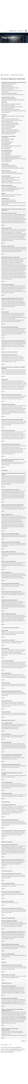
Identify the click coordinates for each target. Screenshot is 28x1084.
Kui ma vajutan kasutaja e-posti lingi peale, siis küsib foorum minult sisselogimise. (13, 111)
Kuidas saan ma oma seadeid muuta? (9, 98)
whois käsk (16, 1014)
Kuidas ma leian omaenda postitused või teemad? (11, 182)
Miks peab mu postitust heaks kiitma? (9, 132)
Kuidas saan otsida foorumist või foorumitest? (10, 177)
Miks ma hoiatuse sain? (6, 128)
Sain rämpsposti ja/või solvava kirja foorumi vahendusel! (12, 168)
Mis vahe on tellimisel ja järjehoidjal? (9, 186)
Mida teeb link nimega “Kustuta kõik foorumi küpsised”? (12, 94)
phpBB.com (17, 992)
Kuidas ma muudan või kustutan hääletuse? (10, 124)
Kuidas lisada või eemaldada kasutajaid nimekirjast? (12, 173)
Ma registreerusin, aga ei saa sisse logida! (10, 87)
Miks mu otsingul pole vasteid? (7, 178)
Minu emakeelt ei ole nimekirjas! (8, 105)
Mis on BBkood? (4, 137)
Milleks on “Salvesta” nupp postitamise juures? (10, 131)
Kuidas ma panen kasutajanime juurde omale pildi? (11, 106)
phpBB (23, 412)
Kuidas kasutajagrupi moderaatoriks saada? (10, 157)
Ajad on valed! (4, 102)
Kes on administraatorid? (6, 151)
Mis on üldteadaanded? (6, 143)
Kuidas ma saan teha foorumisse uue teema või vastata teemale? (12, 117)
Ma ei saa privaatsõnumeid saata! (8, 165)
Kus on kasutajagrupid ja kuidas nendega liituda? (11, 156)
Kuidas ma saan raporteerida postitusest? (9, 129)
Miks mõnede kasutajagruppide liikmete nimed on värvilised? (13, 158)
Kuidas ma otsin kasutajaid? (7, 181)
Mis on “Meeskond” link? (6, 161)
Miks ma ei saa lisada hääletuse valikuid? (9, 122)
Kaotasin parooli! (4, 91)
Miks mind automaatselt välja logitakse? (9, 93)
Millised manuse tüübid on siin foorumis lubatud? (11, 194)
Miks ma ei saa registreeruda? (7, 86)
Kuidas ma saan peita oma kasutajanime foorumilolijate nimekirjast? (12, 100)
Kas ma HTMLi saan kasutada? (7, 139)
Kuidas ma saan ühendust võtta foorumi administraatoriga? (13, 205)
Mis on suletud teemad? (6, 147)
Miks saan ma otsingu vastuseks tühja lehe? (10, 180)
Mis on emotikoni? (5, 140)
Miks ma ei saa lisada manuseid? (8, 127)
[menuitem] (3, 1052)
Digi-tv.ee (8, 37)
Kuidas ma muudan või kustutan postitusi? (10, 118)
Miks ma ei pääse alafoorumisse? (8, 125)
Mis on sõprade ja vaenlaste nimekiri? (9, 172)
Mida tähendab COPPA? (6, 85)
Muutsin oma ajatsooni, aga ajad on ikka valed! (11, 104)
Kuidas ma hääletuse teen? (7, 121)
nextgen (20, 1050)
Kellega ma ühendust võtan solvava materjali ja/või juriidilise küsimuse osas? (13, 203)
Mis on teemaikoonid (5, 148)
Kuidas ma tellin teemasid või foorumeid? (9, 189)
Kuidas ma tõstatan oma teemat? (8, 133)
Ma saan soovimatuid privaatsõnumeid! (9, 166)
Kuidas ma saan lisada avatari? (7, 108)
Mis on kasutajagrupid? (6, 154)
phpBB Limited (12, 988)
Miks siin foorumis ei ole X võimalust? (9, 201)
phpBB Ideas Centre (10, 1002)
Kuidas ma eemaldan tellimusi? (7, 190)
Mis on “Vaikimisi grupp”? (6, 160)
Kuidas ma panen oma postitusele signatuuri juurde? (12, 120)
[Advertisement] (14, 14)
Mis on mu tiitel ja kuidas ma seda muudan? (10, 109)
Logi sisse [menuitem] (21, 30)
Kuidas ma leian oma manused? (8, 196)
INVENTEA (15, 1050)
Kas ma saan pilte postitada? (7, 141)
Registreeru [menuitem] (14, 30)
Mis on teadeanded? (5, 144)
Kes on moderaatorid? (6, 153)
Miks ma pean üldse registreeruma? (8, 83)
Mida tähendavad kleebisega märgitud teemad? (11, 146)
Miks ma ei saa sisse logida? (7, 89)
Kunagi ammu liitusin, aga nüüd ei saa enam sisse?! (12, 90)
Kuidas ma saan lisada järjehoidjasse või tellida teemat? (12, 188)
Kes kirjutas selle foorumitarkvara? (8, 200)
